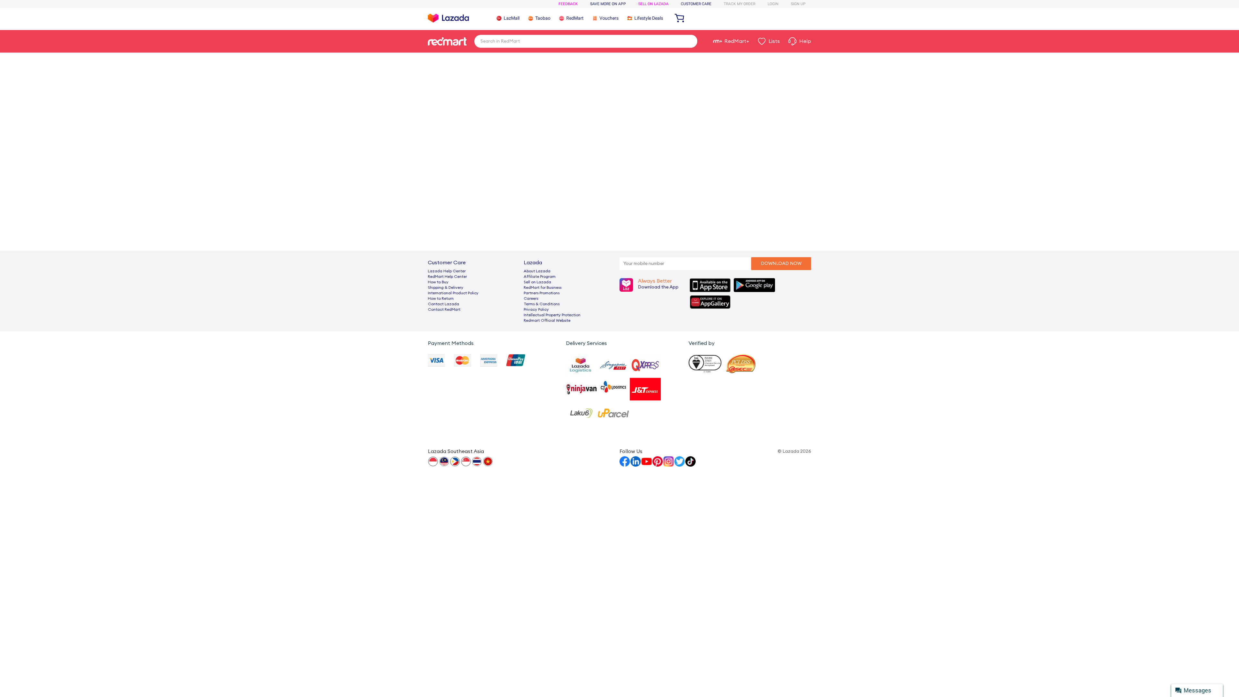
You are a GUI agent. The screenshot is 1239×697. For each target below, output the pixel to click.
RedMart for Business (542, 287)
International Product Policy (453, 293)
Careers (531, 298)
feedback (568, 4)
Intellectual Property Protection (552, 315)
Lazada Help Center (447, 271)
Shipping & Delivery (445, 287)
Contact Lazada (443, 304)
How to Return (441, 298)
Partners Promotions (541, 293)
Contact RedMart (444, 309)
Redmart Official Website (547, 320)
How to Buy (438, 282)
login (773, 4)
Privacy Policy (536, 309)
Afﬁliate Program (540, 276)
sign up (798, 4)
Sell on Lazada (537, 282)
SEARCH (690, 41)
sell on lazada (653, 4)
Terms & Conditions (541, 304)
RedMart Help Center (447, 276)
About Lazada (537, 271)
